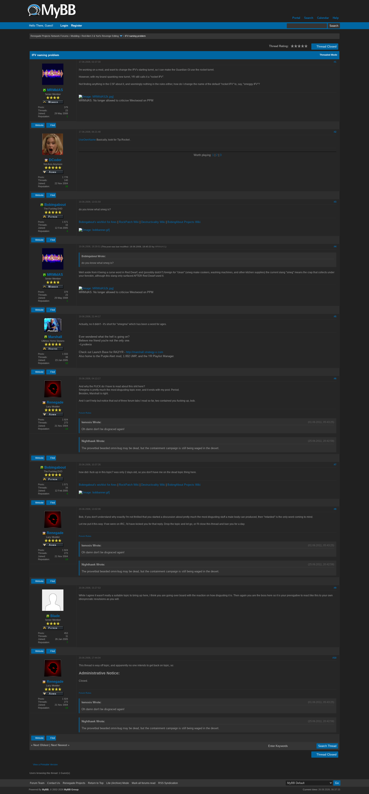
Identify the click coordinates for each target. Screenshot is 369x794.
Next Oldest (40, 745)
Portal (296, 17)
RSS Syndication (168, 783)
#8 (335, 509)
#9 (335, 587)
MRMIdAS (54, 90)
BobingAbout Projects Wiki (184, 222)
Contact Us (53, 783)
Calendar (323, 17)
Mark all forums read (143, 783)
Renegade (54, 402)
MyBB (45, 789)
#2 (335, 132)
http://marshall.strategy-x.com (144, 352)
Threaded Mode (328, 54)
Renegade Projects (74, 783)
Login (64, 25)
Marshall (54, 337)
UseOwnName (87, 139)
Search (308, 17)
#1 (335, 62)
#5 (335, 316)
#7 (335, 464)
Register (76, 25)
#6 (335, 378)
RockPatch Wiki (129, 222)
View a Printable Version (45, 764)
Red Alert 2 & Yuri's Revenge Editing (100, 36)
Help (336, 17)
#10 (334, 657)
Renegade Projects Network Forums (50, 36)
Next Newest (59, 745)
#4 (335, 246)
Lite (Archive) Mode (117, 783)
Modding (75, 36)
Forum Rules (85, 413)
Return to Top (96, 783)
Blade (55, 616)
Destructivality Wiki (153, 222)
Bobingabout (55, 204)
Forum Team (37, 783)
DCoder (55, 160)
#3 (335, 201)
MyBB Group (71, 789)
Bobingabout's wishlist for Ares (98, 222)
